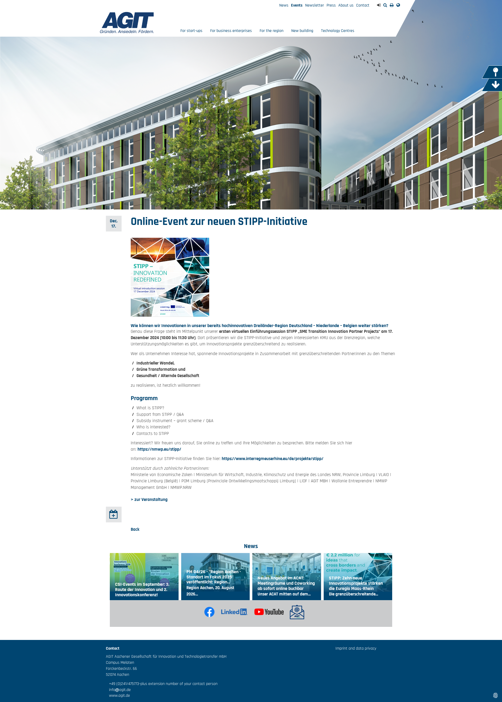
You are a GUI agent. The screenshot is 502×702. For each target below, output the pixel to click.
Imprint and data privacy (355, 648)
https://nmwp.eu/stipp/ (159, 449)
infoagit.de (118, 690)
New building (302, 31)
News (283, 5)
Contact (362, 5)
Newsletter (314, 5)
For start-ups (191, 31)
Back (135, 529)
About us (345, 5)
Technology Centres (337, 31)
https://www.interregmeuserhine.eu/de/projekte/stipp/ (272, 459)
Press (331, 5)
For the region (271, 31)
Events (297, 5)
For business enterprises (231, 31)
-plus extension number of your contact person (178, 684)
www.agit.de (118, 695)
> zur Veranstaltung (149, 499)
